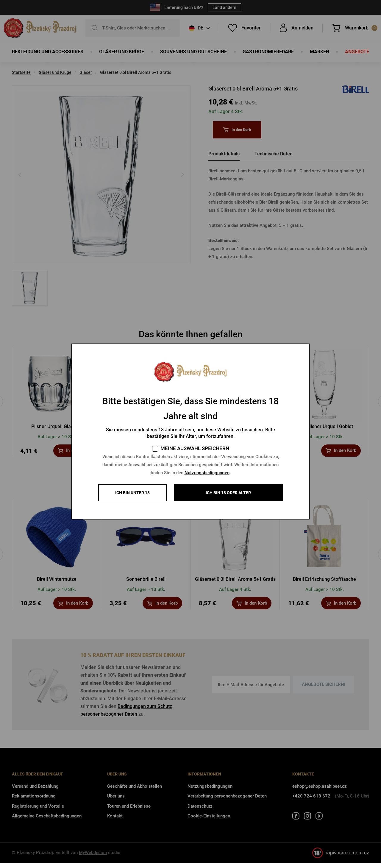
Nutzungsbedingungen (207, 472)
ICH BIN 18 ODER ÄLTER (228, 492)
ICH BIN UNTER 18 (132, 492)
